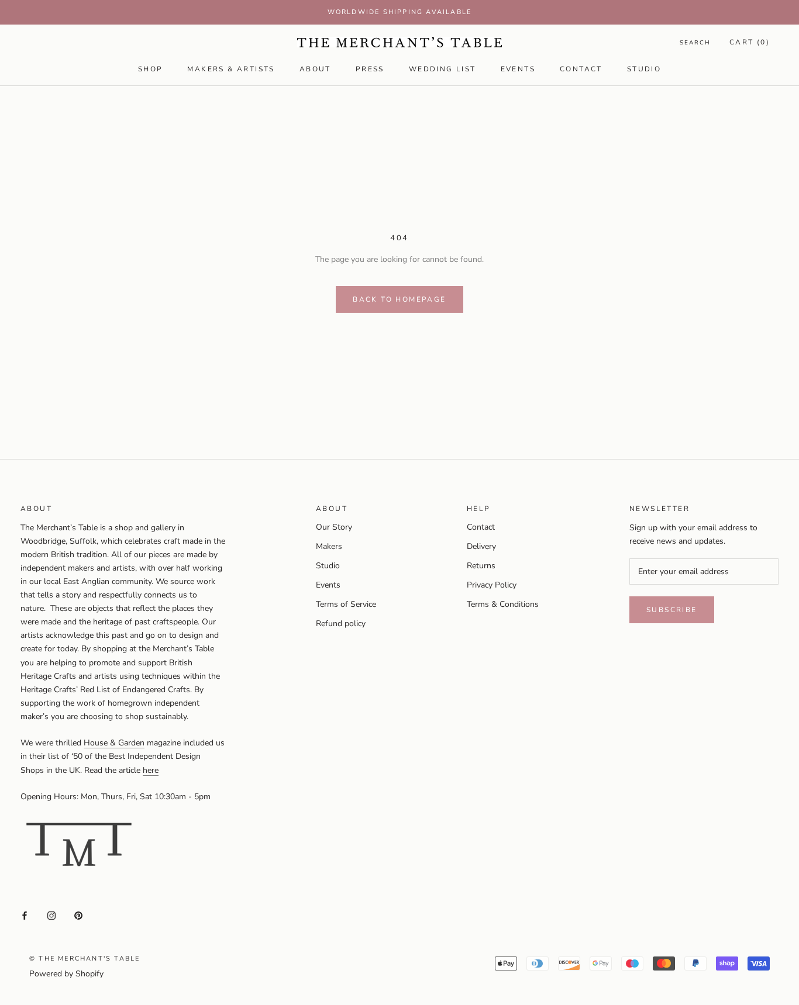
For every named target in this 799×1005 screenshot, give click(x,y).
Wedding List (442, 69)
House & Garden (114, 742)
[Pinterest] (78, 915)
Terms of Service (346, 604)
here (151, 770)
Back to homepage (399, 299)
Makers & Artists (230, 69)
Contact (581, 69)
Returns (481, 565)
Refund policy (341, 623)
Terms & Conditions (503, 604)
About (315, 69)
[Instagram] (51, 915)
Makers (329, 546)
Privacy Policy (491, 584)
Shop (150, 69)
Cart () (749, 42)
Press (370, 69)
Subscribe (671, 609)
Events (518, 69)
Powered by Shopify (66, 973)
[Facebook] (24, 915)
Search (695, 43)
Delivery (481, 546)
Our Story (334, 527)
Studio (644, 69)
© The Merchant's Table (84, 958)
